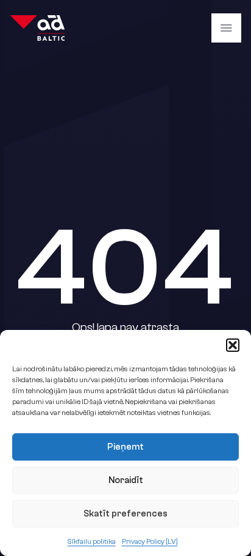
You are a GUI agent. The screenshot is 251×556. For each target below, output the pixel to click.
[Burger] (226, 28)
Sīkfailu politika (92, 541)
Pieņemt (125, 447)
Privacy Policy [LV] (150, 541)
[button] (233, 345)
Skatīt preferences (125, 514)
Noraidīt (125, 480)
